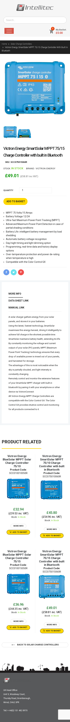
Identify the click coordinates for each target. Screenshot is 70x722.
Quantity (8, 190)
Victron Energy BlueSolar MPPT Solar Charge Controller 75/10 (17, 461)
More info (14, 293)
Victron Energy (45, 168)
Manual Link (16, 307)
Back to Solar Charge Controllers (38, 645)
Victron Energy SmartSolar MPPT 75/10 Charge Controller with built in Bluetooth (51, 463)
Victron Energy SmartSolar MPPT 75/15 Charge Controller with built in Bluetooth (51, 558)
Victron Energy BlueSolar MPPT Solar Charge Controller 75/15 (17, 556)
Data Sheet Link (18, 300)
